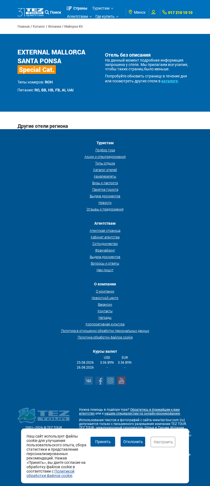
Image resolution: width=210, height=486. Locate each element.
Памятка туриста (105, 189)
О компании (105, 291)
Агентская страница (105, 230)
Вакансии (105, 304)
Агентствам (77, 16)
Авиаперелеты (105, 176)
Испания (54, 26)
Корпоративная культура (105, 324)
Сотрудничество (105, 243)
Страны (80, 8)
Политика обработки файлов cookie (105, 337)
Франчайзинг (105, 250)
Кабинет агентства (105, 237)
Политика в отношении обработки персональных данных (105, 330)
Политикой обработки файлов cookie (50, 473)
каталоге (169, 80)
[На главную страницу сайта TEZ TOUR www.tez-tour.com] (30, 12)
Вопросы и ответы (105, 263)
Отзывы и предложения (105, 209)
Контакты (105, 311)
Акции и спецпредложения (105, 156)
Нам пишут (105, 270)
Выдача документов (105, 196)
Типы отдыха (105, 163)
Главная (24, 26)
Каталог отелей (105, 169)
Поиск (55, 12)
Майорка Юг (73, 26)
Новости (105, 202)
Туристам (100, 8)
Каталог (39, 26)
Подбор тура (105, 150)
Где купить (105, 16)
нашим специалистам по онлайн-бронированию (142, 413)
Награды (105, 317)
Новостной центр (105, 298)
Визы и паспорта (105, 183)
